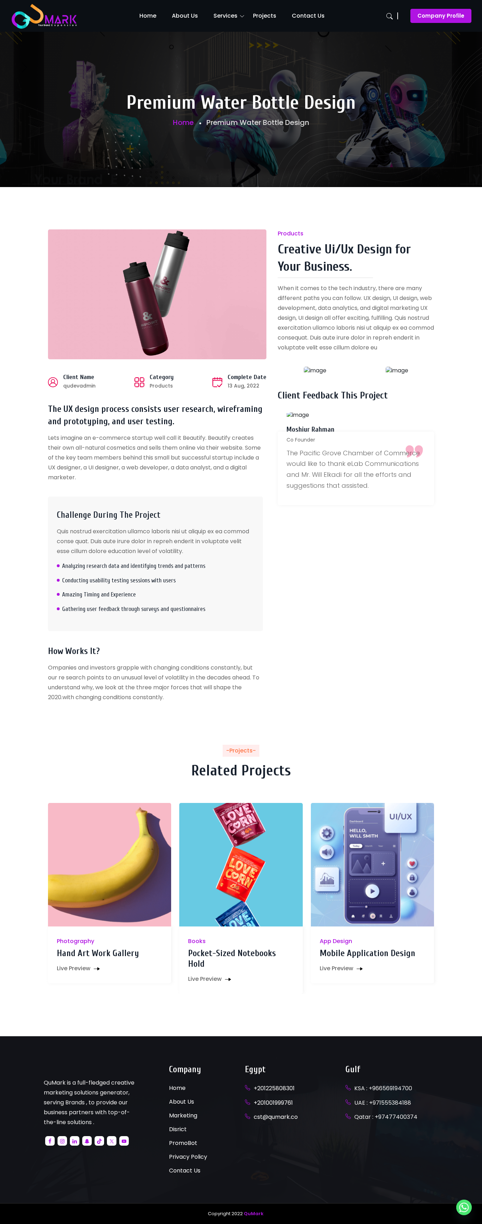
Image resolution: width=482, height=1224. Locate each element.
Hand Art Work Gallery (98, 953)
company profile (440, 15)
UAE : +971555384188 (382, 1103)
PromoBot (183, 1143)
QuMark (254, 1213)
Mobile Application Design (367, 953)
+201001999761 (273, 1103)
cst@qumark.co (276, 1117)
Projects (264, 16)
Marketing (183, 1115)
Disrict (178, 1129)
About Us (185, 16)
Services (225, 16)
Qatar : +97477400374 (385, 1117)
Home (147, 16)
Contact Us (308, 16)
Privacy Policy (188, 1157)
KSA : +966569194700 (383, 1088)
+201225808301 (274, 1088)
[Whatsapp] (464, 1207)
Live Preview (74, 968)
